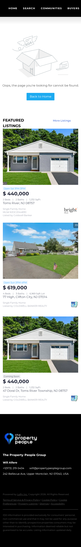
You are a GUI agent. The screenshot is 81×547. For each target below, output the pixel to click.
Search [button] (29, 8)
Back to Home (40, 96)
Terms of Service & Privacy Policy (21, 499)
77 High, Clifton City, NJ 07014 (25, 297)
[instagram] (21, 482)
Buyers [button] (73, 8)
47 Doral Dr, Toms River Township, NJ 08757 (35, 391)
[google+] (28, 482)
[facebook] (5, 482)
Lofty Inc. (22, 494)
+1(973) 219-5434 (13, 468)
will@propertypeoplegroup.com (50, 468)
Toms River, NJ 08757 (18, 203)
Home (12, 8)
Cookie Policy (49, 499)
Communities (51, 8)
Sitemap (44, 503)
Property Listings (28, 503)
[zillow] (13, 482)
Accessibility (58, 503)
